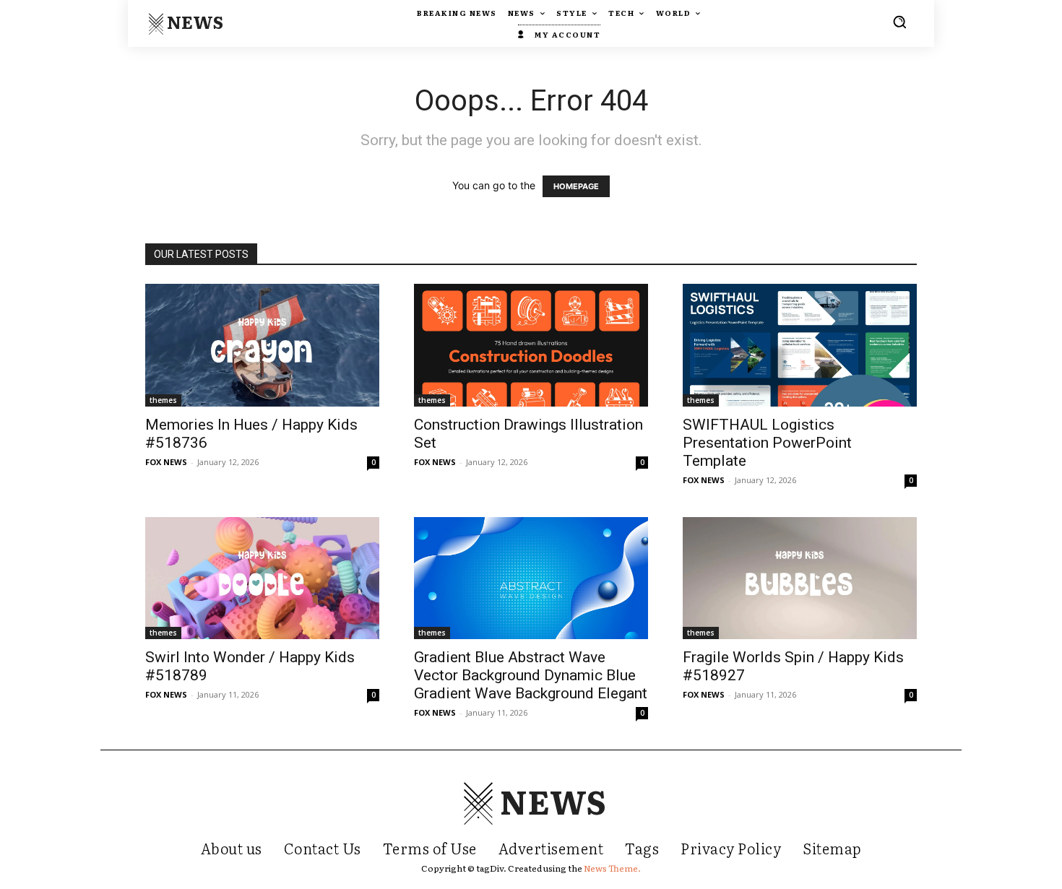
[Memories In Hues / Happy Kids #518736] (262, 345)
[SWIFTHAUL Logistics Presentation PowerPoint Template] (800, 345)
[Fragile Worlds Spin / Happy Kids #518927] (800, 578)
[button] (899, 21)
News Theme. (612, 868)
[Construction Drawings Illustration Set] (531, 345)
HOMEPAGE (576, 186)
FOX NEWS (166, 461)
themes (163, 400)
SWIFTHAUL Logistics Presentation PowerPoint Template (767, 442)
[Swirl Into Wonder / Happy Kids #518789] (262, 578)
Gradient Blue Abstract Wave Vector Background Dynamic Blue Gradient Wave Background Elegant (530, 675)
